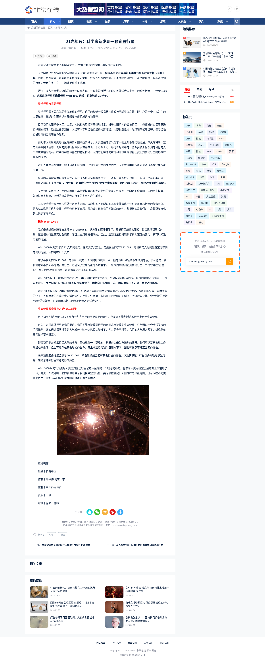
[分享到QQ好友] (89, 512)
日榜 (187, 89)
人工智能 (210, 196)
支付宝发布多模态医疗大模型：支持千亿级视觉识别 (68, 545)
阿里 (212, 177)
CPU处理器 (219, 203)
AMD (211, 132)
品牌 (107, 21)
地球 (52, 56)
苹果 (200, 132)
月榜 (199, 89)
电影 (219, 209)
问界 (188, 170)
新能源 (201, 158)
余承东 (189, 216)
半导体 (189, 145)
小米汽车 (215, 158)
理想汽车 (190, 190)
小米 (188, 125)
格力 (200, 222)
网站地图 (100, 643)
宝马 (188, 209)
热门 (202, 21)
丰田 (198, 196)
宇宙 (39, 56)
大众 (229, 209)
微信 (198, 151)
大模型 (182, 21)
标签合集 (132, 643)
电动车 (199, 209)
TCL (188, 196)
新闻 (52, 21)
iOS (214, 164)
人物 (144, 21)
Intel (221, 138)
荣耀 (209, 125)
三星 (188, 151)
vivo (209, 151)
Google (225, 164)
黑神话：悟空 (208, 190)
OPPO (220, 151)
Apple (201, 145)
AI (210, 209)
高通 (219, 125)
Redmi (189, 158)
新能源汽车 (204, 183)
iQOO (223, 132)
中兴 (204, 164)
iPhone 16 (191, 164)
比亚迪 (189, 132)
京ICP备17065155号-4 (132, 655)
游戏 (163, 21)
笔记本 (204, 203)
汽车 (126, 21)
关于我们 (148, 643)
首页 (34, 21)
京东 (188, 138)
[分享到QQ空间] (105, 512)
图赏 (71, 21)
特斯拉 (210, 138)
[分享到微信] (97, 512)
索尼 (198, 170)
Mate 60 (202, 216)
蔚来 (202, 177)
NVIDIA (230, 183)
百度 (222, 177)
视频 (89, 21)
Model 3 (190, 177)
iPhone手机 (218, 216)
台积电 (189, 222)
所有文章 (116, 643)
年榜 (211, 89)
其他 (64, 27)
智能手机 (190, 203)
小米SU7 (214, 145)
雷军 (231, 151)
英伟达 (220, 170)
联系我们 (164, 643)
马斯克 (228, 145)
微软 (198, 138)
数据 (220, 21)
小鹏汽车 (225, 190)
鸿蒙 (223, 196)
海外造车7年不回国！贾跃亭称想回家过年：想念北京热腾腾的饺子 (150, 545)
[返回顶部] (255, 592)
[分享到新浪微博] (112, 512)
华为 (198, 125)
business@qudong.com (125, 525)
